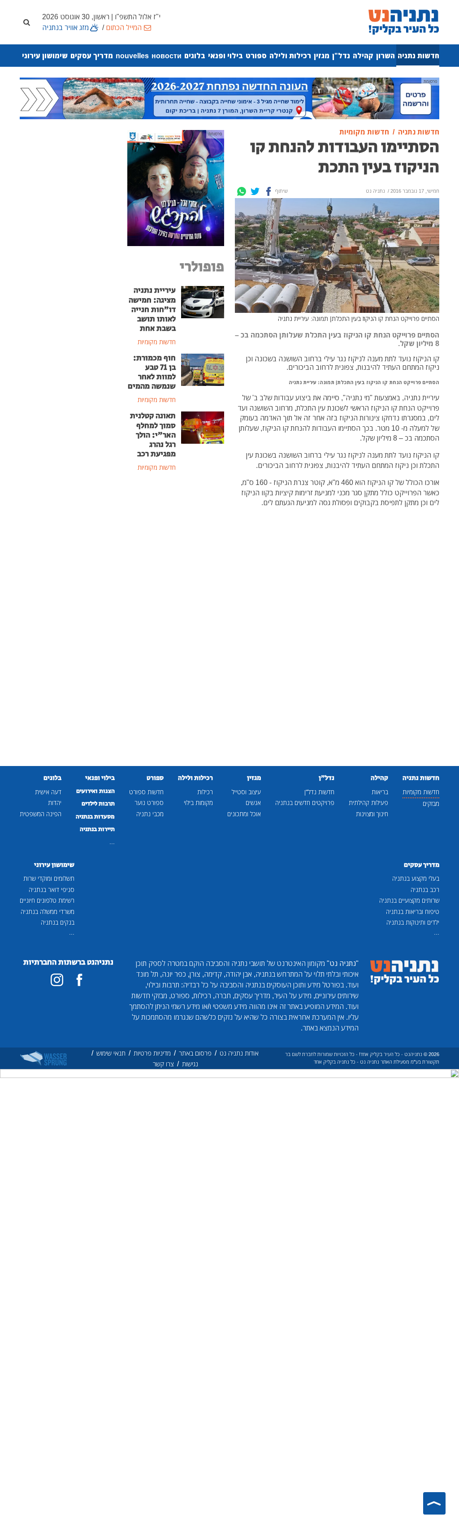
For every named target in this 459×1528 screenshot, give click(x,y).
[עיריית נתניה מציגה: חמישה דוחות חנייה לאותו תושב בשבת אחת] (202, 302)
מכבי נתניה (150, 813)
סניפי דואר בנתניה (51, 889)
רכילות (205, 792)
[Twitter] (255, 191)
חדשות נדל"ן (319, 792)
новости (167, 56)
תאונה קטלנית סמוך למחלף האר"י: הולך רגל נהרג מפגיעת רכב (153, 434)
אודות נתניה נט (239, 1053)
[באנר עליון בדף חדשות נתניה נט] (229, 98)
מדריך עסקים (91, 56)
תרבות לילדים (98, 803)
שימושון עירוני (45, 56)
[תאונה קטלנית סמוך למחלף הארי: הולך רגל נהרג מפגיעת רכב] (202, 427)
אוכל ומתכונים (244, 813)
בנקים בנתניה (57, 922)
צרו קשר (163, 1064)
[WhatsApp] (241, 191)
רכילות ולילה (290, 56)
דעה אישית (48, 792)
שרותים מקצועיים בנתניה (409, 900)
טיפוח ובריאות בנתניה (412, 911)
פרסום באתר (195, 1053)
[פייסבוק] (79, 980)
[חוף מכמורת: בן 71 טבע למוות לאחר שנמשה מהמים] (202, 369)
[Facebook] (268, 191)
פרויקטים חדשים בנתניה (304, 802)
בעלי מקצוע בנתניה (415, 878)
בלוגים (194, 56)
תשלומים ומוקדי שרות (48, 878)
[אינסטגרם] (57, 980)
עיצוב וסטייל (246, 792)
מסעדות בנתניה (95, 816)
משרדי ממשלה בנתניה (47, 911)
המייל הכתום (124, 27)
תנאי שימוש (111, 1053)
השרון (385, 56)
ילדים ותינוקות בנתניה (412, 922)
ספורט (256, 56)
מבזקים (431, 803)
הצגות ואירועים (95, 791)
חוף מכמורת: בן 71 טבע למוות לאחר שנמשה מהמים (152, 372)
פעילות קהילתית (368, 802)
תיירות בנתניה (97, 829)
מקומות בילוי (198, 802)
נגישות (190, 1064)
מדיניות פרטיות (152, 1053)
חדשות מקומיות (421, 792)
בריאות (380, 792)
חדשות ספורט (146, 792)
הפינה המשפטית (40, 813)
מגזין (321, 56)
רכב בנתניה (425, 889)
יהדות (54, 802)
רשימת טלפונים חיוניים (47, 900)
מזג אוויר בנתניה (65, 27)
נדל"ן (341, 56)
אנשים (253, 802)
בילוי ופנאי (225, 56)
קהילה (363, 56)
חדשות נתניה (418, 56)
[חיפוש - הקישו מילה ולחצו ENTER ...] (26, 22)
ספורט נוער (149, 802)
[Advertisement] (175, 625)
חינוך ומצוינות (372, 813)
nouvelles (132, 56)
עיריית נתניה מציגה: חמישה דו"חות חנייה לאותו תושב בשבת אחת (152, 309)
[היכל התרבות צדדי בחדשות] (175, 187)
